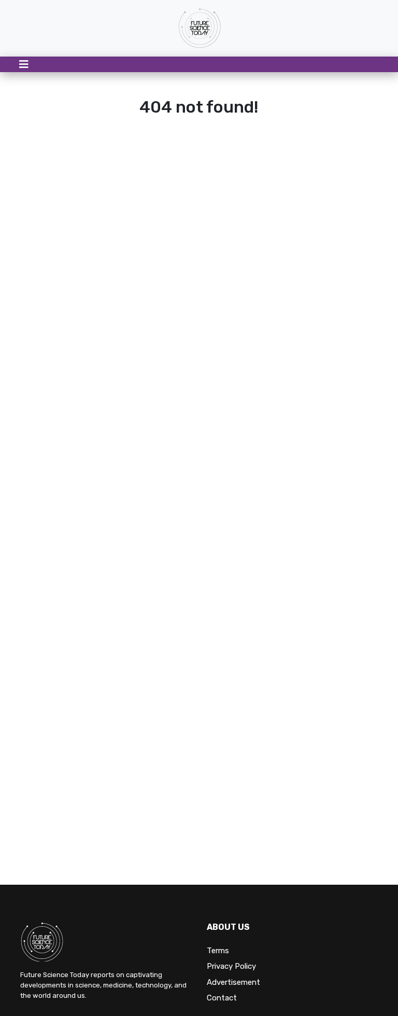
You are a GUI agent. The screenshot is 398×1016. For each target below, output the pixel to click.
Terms (218, 950)
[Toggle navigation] (23, 64)
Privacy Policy (231, 966)
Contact (222, 998)
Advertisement (233, 982)
